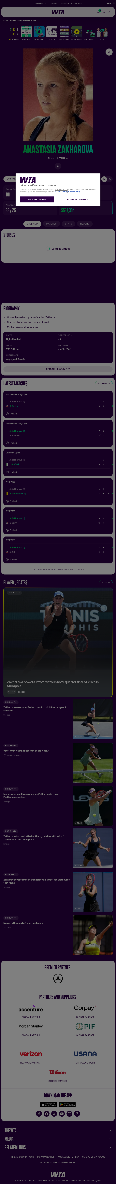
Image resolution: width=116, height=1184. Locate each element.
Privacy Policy (74, 192)
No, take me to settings (77, 199)
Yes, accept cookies (37, 199)
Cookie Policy (61, 192)
